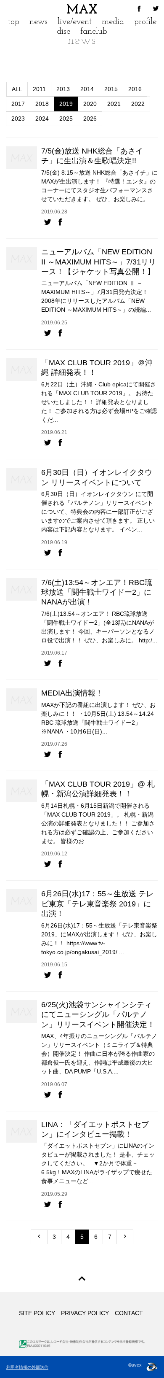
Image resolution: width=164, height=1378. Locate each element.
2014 (87, 89)
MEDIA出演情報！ (72, 693)
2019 (66, 103)
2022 (138, 103)
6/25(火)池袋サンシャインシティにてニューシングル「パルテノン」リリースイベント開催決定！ (98, 1014)
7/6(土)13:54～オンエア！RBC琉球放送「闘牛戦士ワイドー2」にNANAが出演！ (96, 592)
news (38, 21)
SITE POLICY (37, 1313)
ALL (17, 89)
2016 (135, 89)
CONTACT (129, 1313)
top (13, 21)
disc (63, 31)
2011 (39, 89)
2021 (114, 103)
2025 (66, 118)
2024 (42, 118)
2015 (111, 89)
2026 (90, 118)
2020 (90, 103)
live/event (75, 21)
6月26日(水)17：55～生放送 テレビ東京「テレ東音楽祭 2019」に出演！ (97, 904)
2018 (42, 103)
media (113, 21)
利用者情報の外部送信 (27, 1367)
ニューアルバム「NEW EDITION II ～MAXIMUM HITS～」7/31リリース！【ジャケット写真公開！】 (98, 262)
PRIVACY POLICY (85, 1313)
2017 (18, 103)
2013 (63, 89)
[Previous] (39, 1237)
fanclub (93, 31)
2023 (18, 118)
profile (145, 21)
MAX (82, 10)
